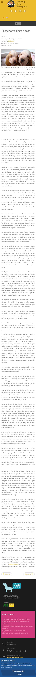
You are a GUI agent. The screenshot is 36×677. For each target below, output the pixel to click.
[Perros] (16, 11)
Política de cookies (18, 671)
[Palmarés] (20, 11)
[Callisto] (18, 4)
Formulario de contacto (15, 657)
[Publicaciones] (24, 11)
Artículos (11, 41)
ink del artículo (13, 564)
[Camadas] (11, 11)
